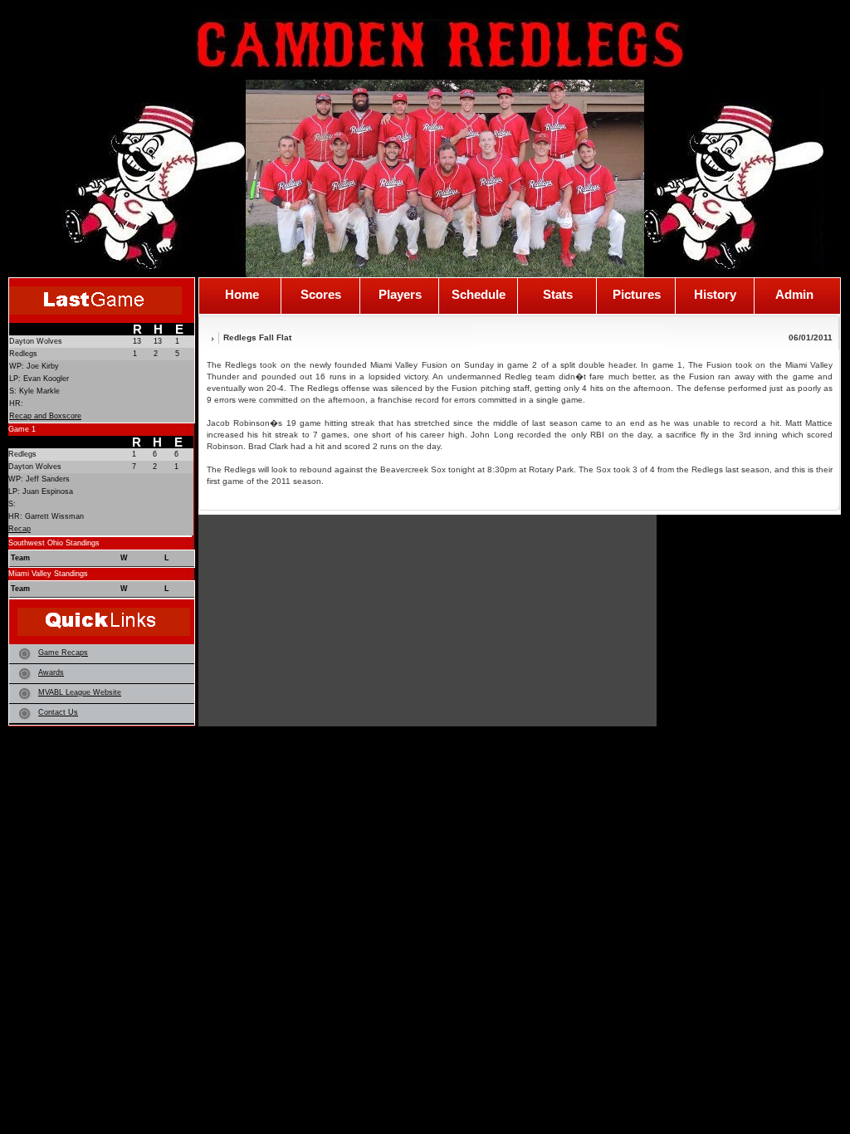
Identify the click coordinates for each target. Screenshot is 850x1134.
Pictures (637, 294)
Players (400, 294)
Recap (19, 529)
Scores (320, 294)
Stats (558, 294)
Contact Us (58, 712)
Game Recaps (63, 652)
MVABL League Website (79, 692)
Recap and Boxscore (45, 416)
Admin (794, 294)
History (715, 294)
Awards (51, 672)
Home (242, 294)
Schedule (479, 294)
